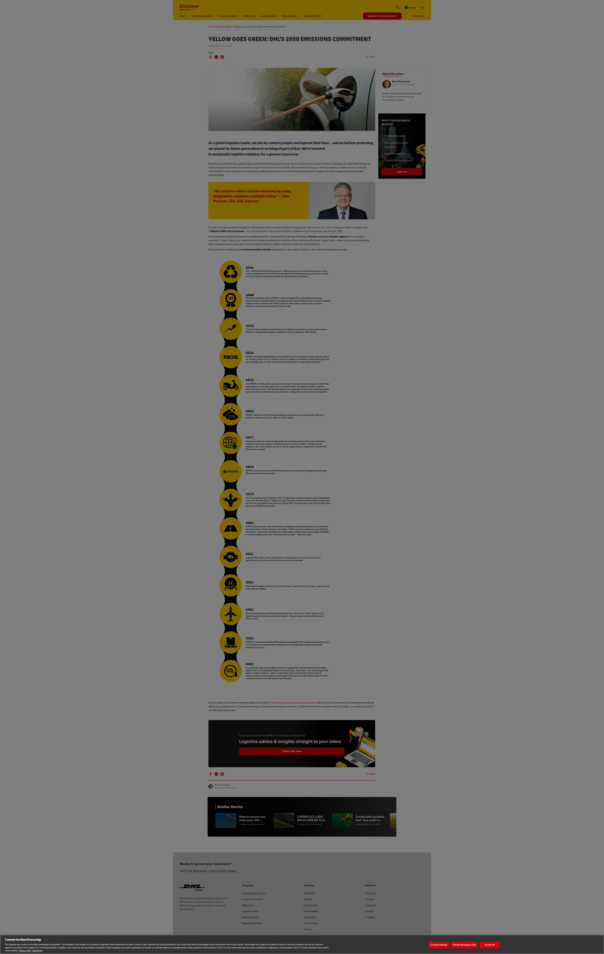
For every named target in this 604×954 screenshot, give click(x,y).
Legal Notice (37, 950)
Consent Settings (438, 945)
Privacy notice (25, 950)
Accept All (490, 945)
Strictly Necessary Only (464, 945)
